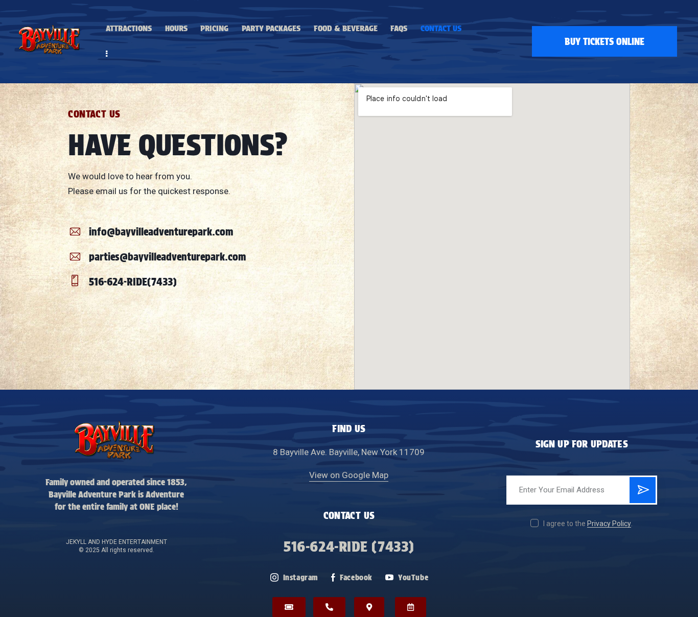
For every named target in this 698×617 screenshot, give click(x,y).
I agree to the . (588, 523)
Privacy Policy (609, 524)
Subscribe (643, 494)
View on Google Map (348, 475)
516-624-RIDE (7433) (349, 546)
